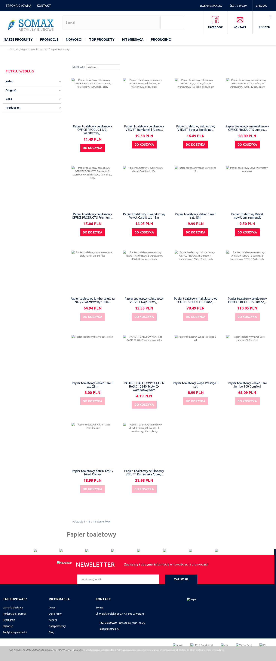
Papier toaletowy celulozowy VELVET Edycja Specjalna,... (195, 128)
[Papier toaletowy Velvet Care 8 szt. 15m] (196, 187)
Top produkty (102, 39)
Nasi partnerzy (57, 626)
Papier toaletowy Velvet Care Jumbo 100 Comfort (247, 384)
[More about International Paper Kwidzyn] (176, 550)
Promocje (49, 39)
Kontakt (44, 5)
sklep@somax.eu (211, 5)
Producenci (161, 39)
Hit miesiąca (132, 39)
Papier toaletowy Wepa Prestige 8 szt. (195, 384)
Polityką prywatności (126, 650)
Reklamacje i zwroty (14, 613)
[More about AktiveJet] (72, 550)
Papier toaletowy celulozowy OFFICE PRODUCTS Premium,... (92, 215)
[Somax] (31, 25)
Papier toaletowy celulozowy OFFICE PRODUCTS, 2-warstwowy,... (92, 130)
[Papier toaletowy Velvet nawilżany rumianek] (247, 187)
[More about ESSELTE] (150, 550)
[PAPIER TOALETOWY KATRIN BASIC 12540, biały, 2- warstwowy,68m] (144, 356)
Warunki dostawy (13, 607)
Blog (51, 632)
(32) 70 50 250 (238, 5)
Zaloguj (261, 5)
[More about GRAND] (124, 550)
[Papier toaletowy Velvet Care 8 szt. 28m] (93, 356)
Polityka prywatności (15, 632)
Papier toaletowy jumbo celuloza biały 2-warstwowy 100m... (92, 300)
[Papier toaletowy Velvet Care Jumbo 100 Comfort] (247, 356)
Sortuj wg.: (78, 66)
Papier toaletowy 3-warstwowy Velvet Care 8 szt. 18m (144, 215)
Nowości (74, 39)
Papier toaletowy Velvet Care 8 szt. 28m (92, 384)
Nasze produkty (18, 39)
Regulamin (9, 619)
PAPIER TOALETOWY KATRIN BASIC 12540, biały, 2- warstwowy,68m (144, 386)
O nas (52, 607)
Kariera (53, 619)
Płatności (8, 626)
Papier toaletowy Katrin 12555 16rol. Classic (92, 472)
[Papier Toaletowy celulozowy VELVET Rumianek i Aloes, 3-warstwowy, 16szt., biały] (144, 444)
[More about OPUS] (228, 550)
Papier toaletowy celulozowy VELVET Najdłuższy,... (144, 300)
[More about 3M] (98, 550)
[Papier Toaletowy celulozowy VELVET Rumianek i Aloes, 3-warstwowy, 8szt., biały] (144, 99)
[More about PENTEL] (202, 550)
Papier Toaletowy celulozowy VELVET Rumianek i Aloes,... (144, 128)
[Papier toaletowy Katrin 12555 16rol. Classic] (93, 444)
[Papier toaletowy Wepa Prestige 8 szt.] (196, 356)
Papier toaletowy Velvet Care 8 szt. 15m (195, 215)
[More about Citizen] (47, 550)
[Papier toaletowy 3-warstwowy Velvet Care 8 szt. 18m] (144, 187)
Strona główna (18, 5)
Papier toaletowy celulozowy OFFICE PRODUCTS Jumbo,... (247, 300)
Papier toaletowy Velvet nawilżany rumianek (247, 215)
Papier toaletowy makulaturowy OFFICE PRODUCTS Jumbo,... (247, 128)
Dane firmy (55, 613)
